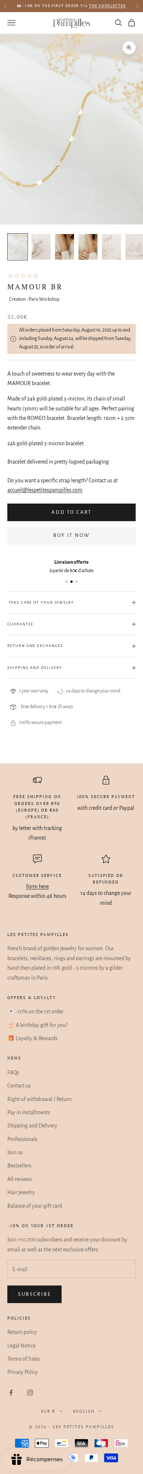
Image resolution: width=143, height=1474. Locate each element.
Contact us (19, 1086)
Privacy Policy (22, 1372)
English (84, 1411)
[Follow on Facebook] (11, 1392)
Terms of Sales (23, 1359)
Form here (37, 886)
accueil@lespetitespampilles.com (44, 490)
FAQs (13, 1072)
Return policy (22, 1332)
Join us (15, 1152)
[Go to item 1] (17, 246)
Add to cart (71, 512)
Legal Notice (21, 1346)
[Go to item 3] (64, 246)
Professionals (22, 1139)
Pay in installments (28, 1112)
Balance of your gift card (34, 1206)
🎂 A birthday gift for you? (37, 1025)
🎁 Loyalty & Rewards (32, 1038)
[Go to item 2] (41, 246)
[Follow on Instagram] (30, 1392)
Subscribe (34, 1294)
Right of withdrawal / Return (39, 1099)
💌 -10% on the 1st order (35, 1011)
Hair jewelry (21, 1192)
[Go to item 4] (88, 246)
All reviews (19, 1179)
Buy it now (71, 535)
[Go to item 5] (111, 246)
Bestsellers (19, 1165)
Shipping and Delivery (32, 1126)
